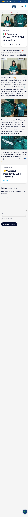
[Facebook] (11, 44)
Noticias (7, 12)
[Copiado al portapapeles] (19, 44)
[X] (13, 44)
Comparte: (6, 44)
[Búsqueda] (22, 6)
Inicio (2, 12)
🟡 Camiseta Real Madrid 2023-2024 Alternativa (12, 174)
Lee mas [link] (5, 180)
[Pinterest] (15, 44)
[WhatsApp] (17, 44)
